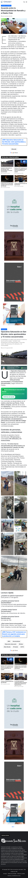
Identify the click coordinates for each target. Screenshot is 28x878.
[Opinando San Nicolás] (6, 2)
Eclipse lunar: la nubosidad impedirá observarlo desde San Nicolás (7, 184)
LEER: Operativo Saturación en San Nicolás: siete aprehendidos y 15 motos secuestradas (14, 142)
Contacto (5, 873)
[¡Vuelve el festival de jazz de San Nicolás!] (21, 178)
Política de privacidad (12, 873)
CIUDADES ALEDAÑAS (6, 5)
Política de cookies (21, 873)
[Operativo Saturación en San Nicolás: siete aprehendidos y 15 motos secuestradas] (7, 163)
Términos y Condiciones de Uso (14, 875)
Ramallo (14, 149)
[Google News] (14, 152)
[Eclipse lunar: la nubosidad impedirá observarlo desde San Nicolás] (7, 178)
